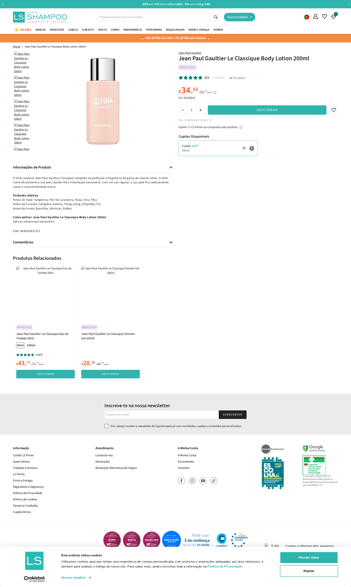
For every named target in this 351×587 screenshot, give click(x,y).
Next (348, 3)
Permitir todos (309, 557)
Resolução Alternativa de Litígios (116, 468)
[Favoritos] (324, 16)
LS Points (19, 474)
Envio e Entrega (23, 480)
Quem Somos (306, 17)
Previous (2, 3)
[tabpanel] (45, 322)
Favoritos (184, 468)
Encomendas (186, 462)
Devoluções (102, 462)
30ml (20, 345)
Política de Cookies (25, 499)
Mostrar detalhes (73, 577)
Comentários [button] (23, 242)
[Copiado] (244, 148)
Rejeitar (308, 571)
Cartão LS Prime (23, 455)
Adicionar (267, 109)
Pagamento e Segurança (28, 487)
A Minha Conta (187, 455)
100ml (31, 345)
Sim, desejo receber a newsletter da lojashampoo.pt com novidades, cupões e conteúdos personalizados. (176, 426)
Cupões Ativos (22, 512)
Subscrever (232, 415)
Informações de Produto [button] (32, 167)
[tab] (92, 167)
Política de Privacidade (27, 493)
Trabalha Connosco (25, 468)
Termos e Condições (25, 506)
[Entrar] (315, 16)
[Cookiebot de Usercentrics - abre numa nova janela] (34, 579)
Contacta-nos (104, 455)
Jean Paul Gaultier (190, 53)
